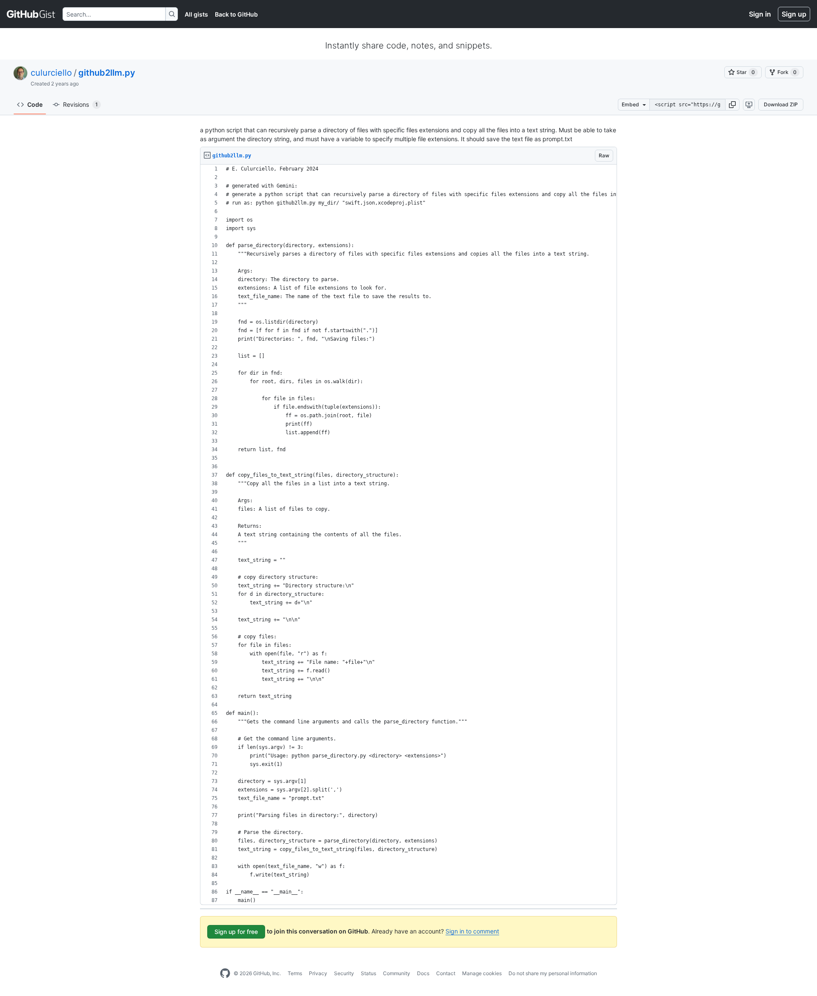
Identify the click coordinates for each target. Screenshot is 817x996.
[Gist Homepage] (31, 14)
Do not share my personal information (552, 973)
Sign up (794, 14)
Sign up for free (236, 931)
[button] (732, 105)
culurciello (51, 73)
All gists (196, 14)
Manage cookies (482, 973)
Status (368, 973)
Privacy (318, 973)
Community (396, 973)
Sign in (760, 14)
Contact (445, 973)
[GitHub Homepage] (225, 973)
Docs (423, 973)
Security (344, 973)
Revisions (80, 104)
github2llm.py (106, 73)
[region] (408, 535)
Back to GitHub (236, 14)
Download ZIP (781, 104)
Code (35, 104)
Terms (295, 973)
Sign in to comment (472, 931)
